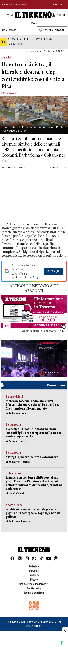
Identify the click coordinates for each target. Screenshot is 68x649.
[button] (34, 358)
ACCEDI (61, 15)
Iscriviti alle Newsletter (14, 5)
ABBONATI (58, 5)
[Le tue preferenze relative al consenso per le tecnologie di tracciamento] (61, 642)
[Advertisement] (28, 198)
